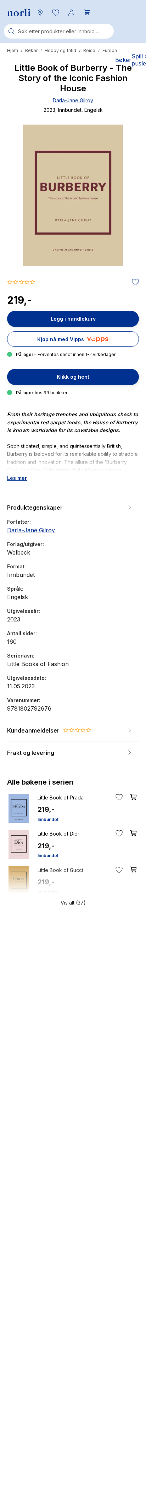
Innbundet (48, 819)
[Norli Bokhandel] (18, 12)
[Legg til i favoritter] (133, 282)
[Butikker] (40, 12)
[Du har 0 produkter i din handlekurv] (87, 12)
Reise (89, 50)
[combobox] (59, 31)
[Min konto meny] (71, 12)
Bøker (31, 50)
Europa (109, 50)
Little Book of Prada (61, 797)
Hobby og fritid (60, 50)
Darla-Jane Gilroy (73, 100)
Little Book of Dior (58, 834)
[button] (55, 12)
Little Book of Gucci (60, 870)
